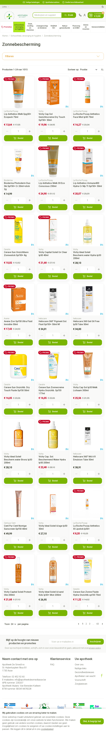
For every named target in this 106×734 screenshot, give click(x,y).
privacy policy (95, 648)
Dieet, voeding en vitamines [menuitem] (30, 27)
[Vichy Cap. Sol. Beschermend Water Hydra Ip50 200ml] (53, 435)
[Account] (84, 15)
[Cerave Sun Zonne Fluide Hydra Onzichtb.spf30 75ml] (87, 570)
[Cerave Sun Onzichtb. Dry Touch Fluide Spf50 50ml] (18, 366)
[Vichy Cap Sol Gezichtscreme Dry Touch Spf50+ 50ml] (53, 92)
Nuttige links (80, 668)
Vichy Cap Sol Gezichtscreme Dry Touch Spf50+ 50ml (52, 117)
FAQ (52, 664)
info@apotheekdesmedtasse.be (30, 679)
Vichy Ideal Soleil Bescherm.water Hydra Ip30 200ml (87, 255)
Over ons (79, 664)
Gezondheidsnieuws (84, 672)
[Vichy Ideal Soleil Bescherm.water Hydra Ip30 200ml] (87, 230)
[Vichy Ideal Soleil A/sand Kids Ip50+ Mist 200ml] (53, 570)
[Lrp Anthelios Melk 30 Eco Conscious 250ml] (53, 161)
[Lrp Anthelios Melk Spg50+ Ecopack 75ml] (18, 92)
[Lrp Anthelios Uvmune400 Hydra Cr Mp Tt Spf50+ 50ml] (87, 161)
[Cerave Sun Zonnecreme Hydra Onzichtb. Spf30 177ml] (53, 366)
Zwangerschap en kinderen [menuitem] (42, 27)
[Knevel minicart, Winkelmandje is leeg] (90, 15)
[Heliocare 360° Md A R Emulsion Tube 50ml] (87, 435)
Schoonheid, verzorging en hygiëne (26, 36)
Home (5, 36)
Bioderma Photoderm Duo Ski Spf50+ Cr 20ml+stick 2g (17, 186)
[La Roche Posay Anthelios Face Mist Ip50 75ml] (87, 92)
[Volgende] (102, 623)
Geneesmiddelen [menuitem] (99, 27)
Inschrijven (95, 641)
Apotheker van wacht (85, 676)
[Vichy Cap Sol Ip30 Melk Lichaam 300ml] (87, 366)
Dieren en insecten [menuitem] (86, 27)
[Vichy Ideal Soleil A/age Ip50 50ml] (53, 504)
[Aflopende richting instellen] (102, 69)
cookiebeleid (47, 729)
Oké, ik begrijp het (92, 721)
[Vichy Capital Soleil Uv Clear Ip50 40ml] (53, 230)
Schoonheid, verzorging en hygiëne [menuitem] (19, 27)
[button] (53, 56)
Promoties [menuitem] (8, 27)
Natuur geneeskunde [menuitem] (65, 27)
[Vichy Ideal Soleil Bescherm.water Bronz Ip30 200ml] (18, 435)
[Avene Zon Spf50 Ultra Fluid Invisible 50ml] (18, 299)
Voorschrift (80, 680)
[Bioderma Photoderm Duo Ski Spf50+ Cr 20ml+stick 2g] (18, 161)
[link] (79, 623)
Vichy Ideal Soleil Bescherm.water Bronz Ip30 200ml (18, 459)
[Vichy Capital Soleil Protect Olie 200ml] (18, 570)
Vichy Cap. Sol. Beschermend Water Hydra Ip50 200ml (52, 459)
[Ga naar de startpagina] (16, 15)
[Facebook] (102, 676)
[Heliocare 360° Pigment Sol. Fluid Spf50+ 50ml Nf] (53, 299)
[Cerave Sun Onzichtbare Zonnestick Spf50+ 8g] (18, 230)
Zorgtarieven (81, 684)
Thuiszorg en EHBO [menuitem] (76, 27)
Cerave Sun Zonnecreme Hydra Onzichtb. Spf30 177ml (51, 390)
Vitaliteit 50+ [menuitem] (54, 27)
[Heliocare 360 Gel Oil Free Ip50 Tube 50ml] (87, 299)
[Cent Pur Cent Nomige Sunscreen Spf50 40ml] (18, 504)
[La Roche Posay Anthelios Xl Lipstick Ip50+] (87, 504)
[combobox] (47, 15)
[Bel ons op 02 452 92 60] (80, 15)
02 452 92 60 (18, 676)
